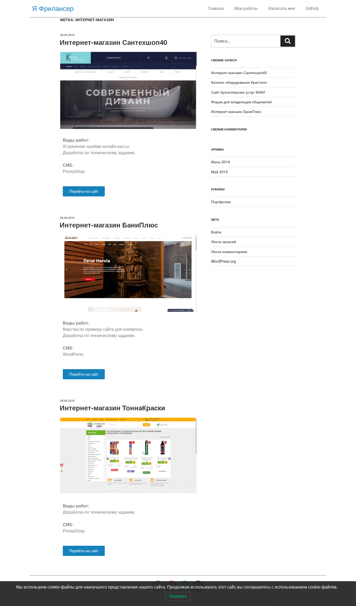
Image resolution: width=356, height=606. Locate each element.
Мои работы (246, 8)
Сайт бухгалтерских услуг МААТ (238, 92)
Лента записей (223, 241)
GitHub (312, 8)
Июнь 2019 (220, 161)
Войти (216, 232)
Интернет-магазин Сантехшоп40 (113, 42)
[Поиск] (287, 40)
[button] (84, 191)
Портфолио (221, 201)
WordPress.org (223, 261)
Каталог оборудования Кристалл (239, 82)
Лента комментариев (229, 251)
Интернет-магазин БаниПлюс (109, 225)
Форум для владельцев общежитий (241, 101)
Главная (216, 8)
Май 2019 (219, 171)
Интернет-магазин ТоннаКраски (112, 407)
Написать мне (281, 8)
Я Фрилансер (52, 9)
